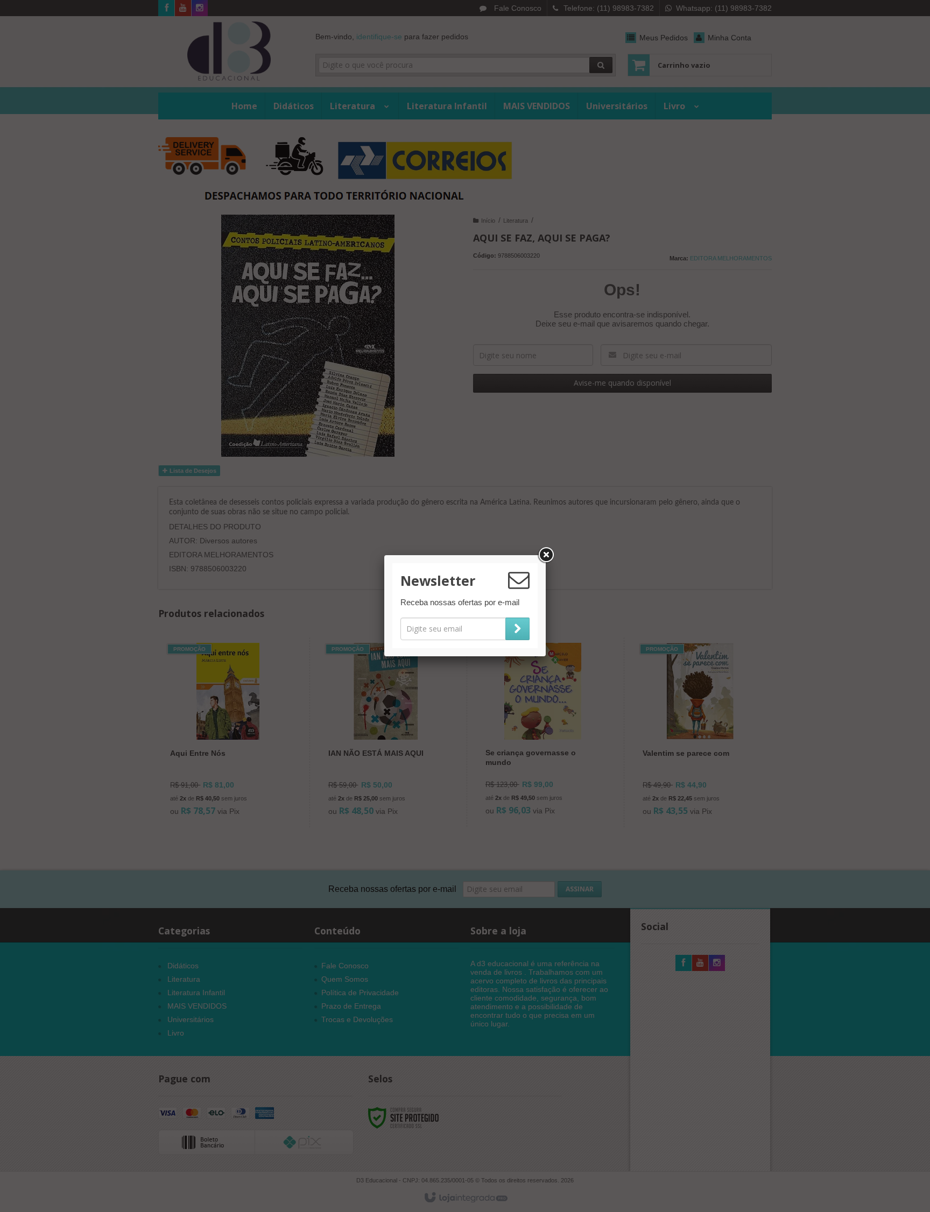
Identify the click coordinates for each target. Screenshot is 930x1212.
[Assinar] (517, 629)
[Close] (545, 555)
